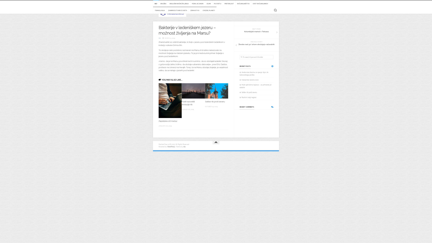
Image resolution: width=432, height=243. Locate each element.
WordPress (171, 147)
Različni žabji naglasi (249, 97)
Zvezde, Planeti (209, 10)
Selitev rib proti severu (215, 101)
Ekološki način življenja (179, 3)
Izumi (209, 3)
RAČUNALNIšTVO (243, 3)
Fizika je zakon (197, 3)
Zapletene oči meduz (168, 121)
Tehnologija (160, 10)
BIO (156, 3)
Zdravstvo (194, 10)
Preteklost (229, 3)
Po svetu (217, 3)
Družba (163, 3)
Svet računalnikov (260, 3)
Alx (184, 147)
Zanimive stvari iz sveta (177, 10)
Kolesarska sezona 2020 (250, 80)
